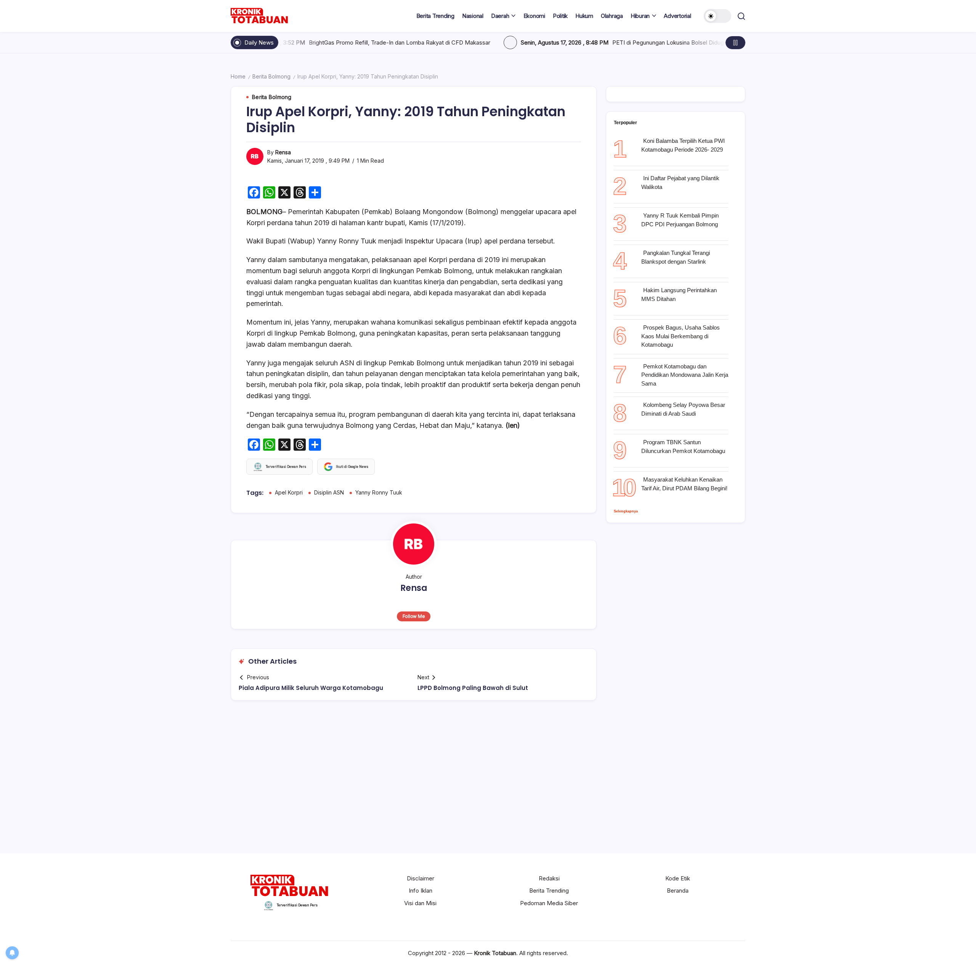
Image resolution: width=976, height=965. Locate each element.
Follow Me (414, 616)
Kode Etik (677, 878)
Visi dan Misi (420, 903)
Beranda (678, 890)
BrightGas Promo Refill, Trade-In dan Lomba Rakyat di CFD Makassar (325, 42)
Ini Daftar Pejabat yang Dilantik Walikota (680, 182)
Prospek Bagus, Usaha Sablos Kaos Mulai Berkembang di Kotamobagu (680, 336)
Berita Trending (549, 890)
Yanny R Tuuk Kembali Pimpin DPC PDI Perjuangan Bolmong (680, 219)
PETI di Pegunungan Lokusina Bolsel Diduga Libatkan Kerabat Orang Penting (637, 42)
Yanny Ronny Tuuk (378, 492)
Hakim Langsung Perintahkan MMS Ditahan (679, 294)
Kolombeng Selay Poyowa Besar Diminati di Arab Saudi (683, 409)
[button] (717, 16)
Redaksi (549, 878)
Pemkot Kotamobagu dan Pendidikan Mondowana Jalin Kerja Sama (684, 375)
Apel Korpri (289, 492)
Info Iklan (420, 890)
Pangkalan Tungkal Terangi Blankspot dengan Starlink (675, 257)
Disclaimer (420, 878)
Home (238, 76)
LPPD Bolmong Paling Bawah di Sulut (472, 688)
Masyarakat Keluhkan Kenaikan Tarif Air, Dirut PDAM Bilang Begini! (684, 483)
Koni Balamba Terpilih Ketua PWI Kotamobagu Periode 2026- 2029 (683, 145)
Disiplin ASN (329, 492)
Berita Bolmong (271, 76)
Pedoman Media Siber (549, 903)
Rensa (283, 152)
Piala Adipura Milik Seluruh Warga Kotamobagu (311, 688)
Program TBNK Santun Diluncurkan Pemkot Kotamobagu (683, 446)
